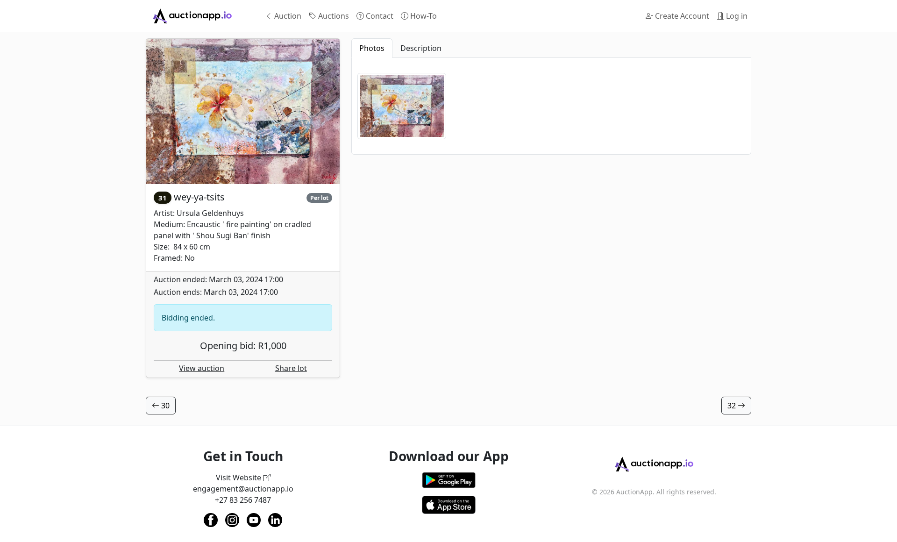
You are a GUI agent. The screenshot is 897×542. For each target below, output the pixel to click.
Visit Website (239, 477)
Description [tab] (420, 48)
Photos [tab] (371, 48)
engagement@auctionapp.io (243, 489)
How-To (422, 16)
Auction (286, 16)
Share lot (291, 368)
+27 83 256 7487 (243, 500)
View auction (201, 368)
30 (164, 405)
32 (732, 405)
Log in (736, 16)
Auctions (332, 16)
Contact (378, 16)
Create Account (681, 16)
